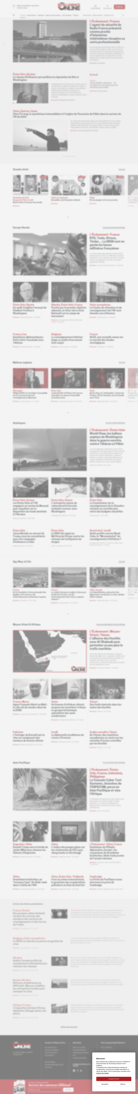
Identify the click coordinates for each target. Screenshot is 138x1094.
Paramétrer (104, 1084)
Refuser (122, 1084)
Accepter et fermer (114, 1079)
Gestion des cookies (102, 1073)
